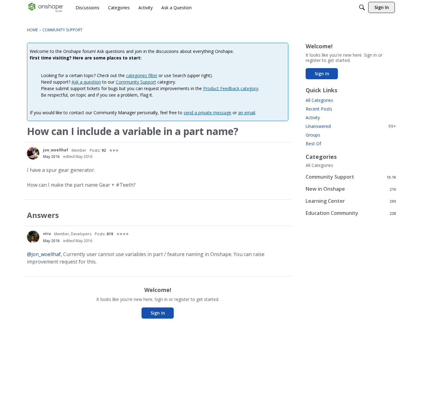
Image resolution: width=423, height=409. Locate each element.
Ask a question (86, 82)
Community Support (136, 82)
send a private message (207, 112)
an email (246, 112)
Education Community (351, 213)
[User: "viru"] (33, 237)
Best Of (313, 143)
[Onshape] (46, 7)
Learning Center (351, 201)
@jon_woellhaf (44, 254)
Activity (313, 117)
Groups (313, 135)
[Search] (362, 7)
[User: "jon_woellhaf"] (33, 153)
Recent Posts (319, 109)
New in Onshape (351, 189)
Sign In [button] (157, 313)
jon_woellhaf (55, 150)
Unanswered (351, 126)
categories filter (141, 75)
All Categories (319, 100)
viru (47, 233)
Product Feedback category (230, 88)
